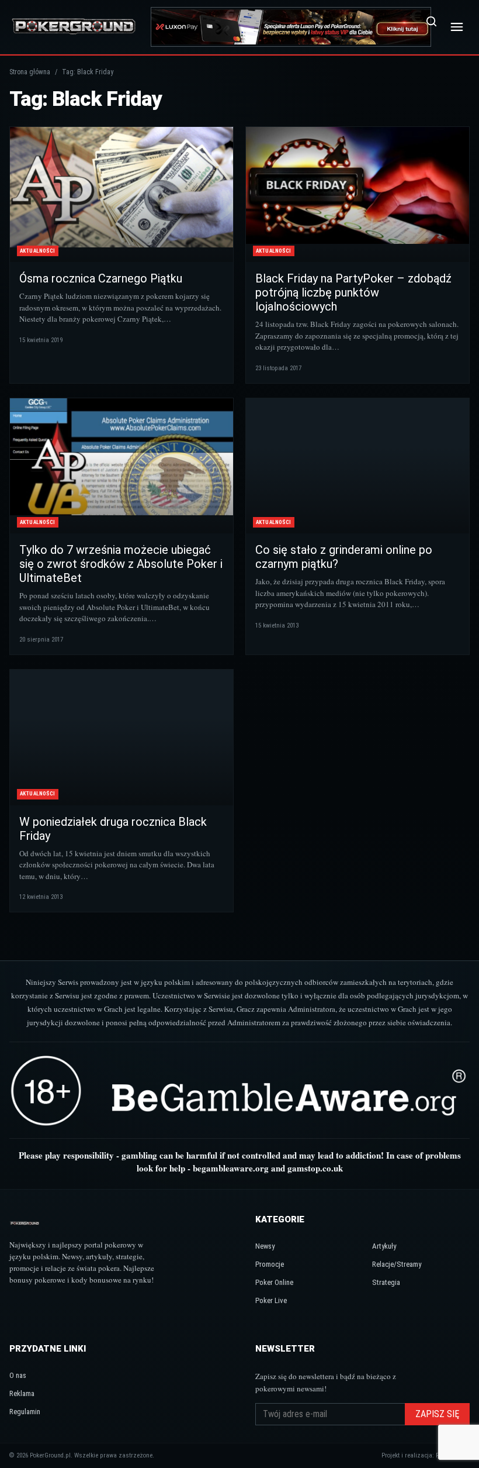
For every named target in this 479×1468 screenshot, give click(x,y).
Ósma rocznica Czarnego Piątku (100, 278)
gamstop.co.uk (315, 1168)
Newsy (265, 1246)
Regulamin (24, 1411)
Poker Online (274, 1282)
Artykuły (384, 1246)
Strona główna (29, 72)
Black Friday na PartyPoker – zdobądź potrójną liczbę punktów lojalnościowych (353, 292)
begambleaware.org (231, 1168)
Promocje (269, 1264)
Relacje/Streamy (396, 1264)
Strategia (386, 1282)
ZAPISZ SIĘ (437, 1413)
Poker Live (271, 1300)
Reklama (21, 1393)
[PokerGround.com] (73, 26)
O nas (17, 1375)
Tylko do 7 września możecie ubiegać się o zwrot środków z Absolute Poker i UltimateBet (121, 564)
